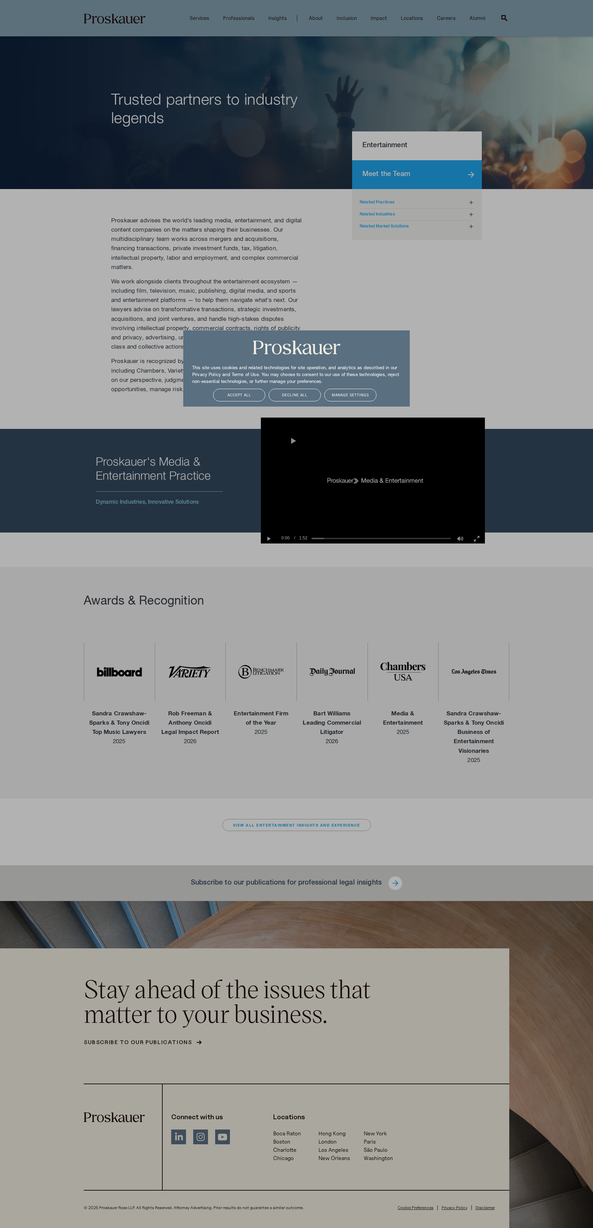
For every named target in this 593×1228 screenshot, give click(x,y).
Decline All (294, 395)
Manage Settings (350, 395)
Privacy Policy (206, 375)
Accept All (239, 395)
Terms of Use (245, 375)
